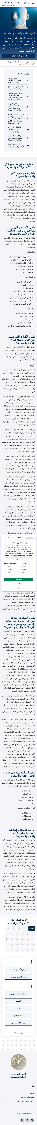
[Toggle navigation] (33, 3)
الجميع (31, 928)
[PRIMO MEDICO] (8, 3)
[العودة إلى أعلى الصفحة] (33, 1122)
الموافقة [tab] (30, 537)
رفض (18, 588)
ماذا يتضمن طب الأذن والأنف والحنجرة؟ (16, 88)
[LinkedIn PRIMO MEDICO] (22, 1120)
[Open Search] (19, 4)
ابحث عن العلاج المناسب (18, 56)
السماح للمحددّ (18, 584)
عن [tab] (8, 537)
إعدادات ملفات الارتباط (25, 1101)
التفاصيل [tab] (19, 537)
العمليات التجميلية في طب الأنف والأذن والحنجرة (14, 129)
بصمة (32, 1093)
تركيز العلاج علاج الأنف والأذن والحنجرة (16, 145)
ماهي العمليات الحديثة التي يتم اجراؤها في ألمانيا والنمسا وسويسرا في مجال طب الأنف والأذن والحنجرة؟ (16, 119)
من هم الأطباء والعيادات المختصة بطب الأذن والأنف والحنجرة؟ (16, 138)
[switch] (10, 566)
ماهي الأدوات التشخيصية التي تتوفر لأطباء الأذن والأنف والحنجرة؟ (14, 107)
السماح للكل (18, 579)
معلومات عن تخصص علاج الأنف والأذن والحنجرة (15, 80)
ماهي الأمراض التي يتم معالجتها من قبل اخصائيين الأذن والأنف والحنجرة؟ (15, 96)
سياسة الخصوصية (27, 1097)
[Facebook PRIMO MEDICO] (27, 1120)
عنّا (33, 1086)
